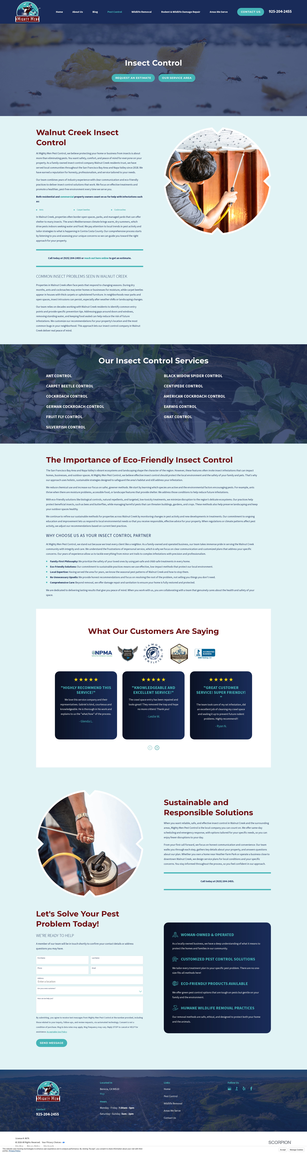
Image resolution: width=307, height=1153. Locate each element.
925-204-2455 (280, 11)
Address (41, 978)
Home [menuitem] (59, 11)
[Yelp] (244, 1088)
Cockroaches (120, 209)
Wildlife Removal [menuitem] (142, 11)
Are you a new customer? (47, 988)
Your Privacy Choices (51, 1142)
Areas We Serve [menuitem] (219, 11)
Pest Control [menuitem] (114, 11)
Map (102, 1093)
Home (167, 1089)
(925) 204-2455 (72, 258)
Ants (41, 209)
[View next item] (157, 748)
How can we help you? (45, 998)
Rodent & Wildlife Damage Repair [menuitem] (180, 11)
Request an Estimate (133, 78)
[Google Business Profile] (229, 1088)
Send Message (51, 1043)
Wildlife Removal (173, 1103)
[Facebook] (251, 1088)
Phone (40, 968)
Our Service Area (177, 78)
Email (94, 968)
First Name (41, 958)
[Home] (27, 12)
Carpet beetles (83, 209)
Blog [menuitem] (95, 11)
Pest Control (171, 1096)
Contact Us (250, 11)
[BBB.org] (237, 1088)
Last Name (95, 958)
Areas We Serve (172, 1110)
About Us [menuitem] (77, 11)
